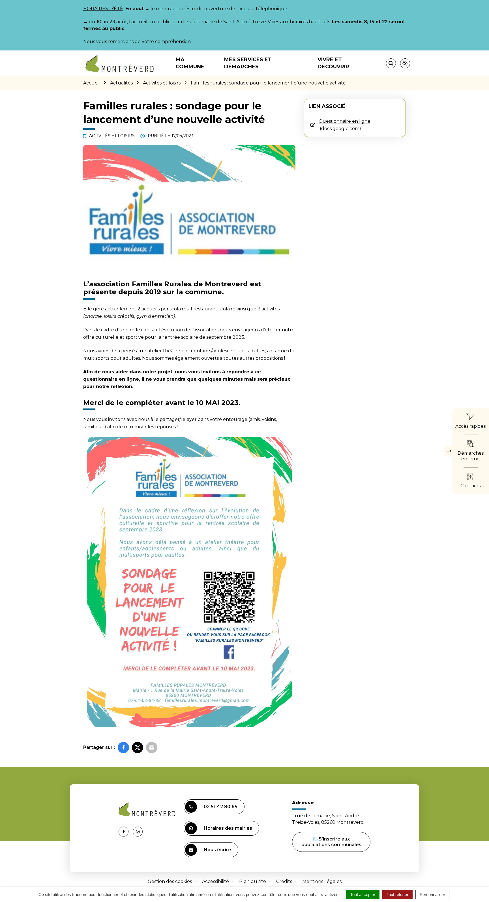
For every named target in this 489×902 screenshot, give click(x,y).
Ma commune (190, 63)
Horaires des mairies (228, 828)
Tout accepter (362, 894)
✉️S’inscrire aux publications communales (331, 841)
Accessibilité (215, 881)
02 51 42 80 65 (220, 806)
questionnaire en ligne (111, 379)
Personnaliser (432, 894)
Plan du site (252, 881)
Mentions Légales (322, 881)
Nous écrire (217, 849)
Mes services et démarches (248, 63)
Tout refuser (397, 894)
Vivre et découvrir (333, 63)
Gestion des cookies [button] (170, 881)
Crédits (284, 881)
